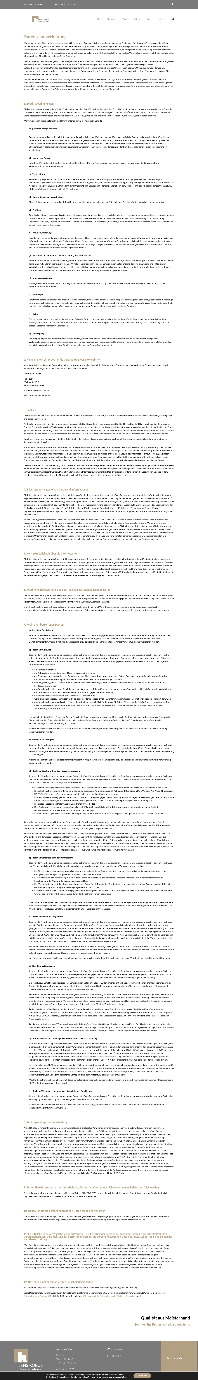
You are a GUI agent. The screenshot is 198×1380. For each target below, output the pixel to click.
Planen (125, 19)
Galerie (137, 19)
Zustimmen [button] (142, 1375)
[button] (173, 19)
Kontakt (162, 19)
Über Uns (150, 19)
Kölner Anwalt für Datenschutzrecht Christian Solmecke (108, 1296)
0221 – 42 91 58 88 (65, 1369)
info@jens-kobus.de (33, 4)
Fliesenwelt (112, 19)
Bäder (99, 19)
